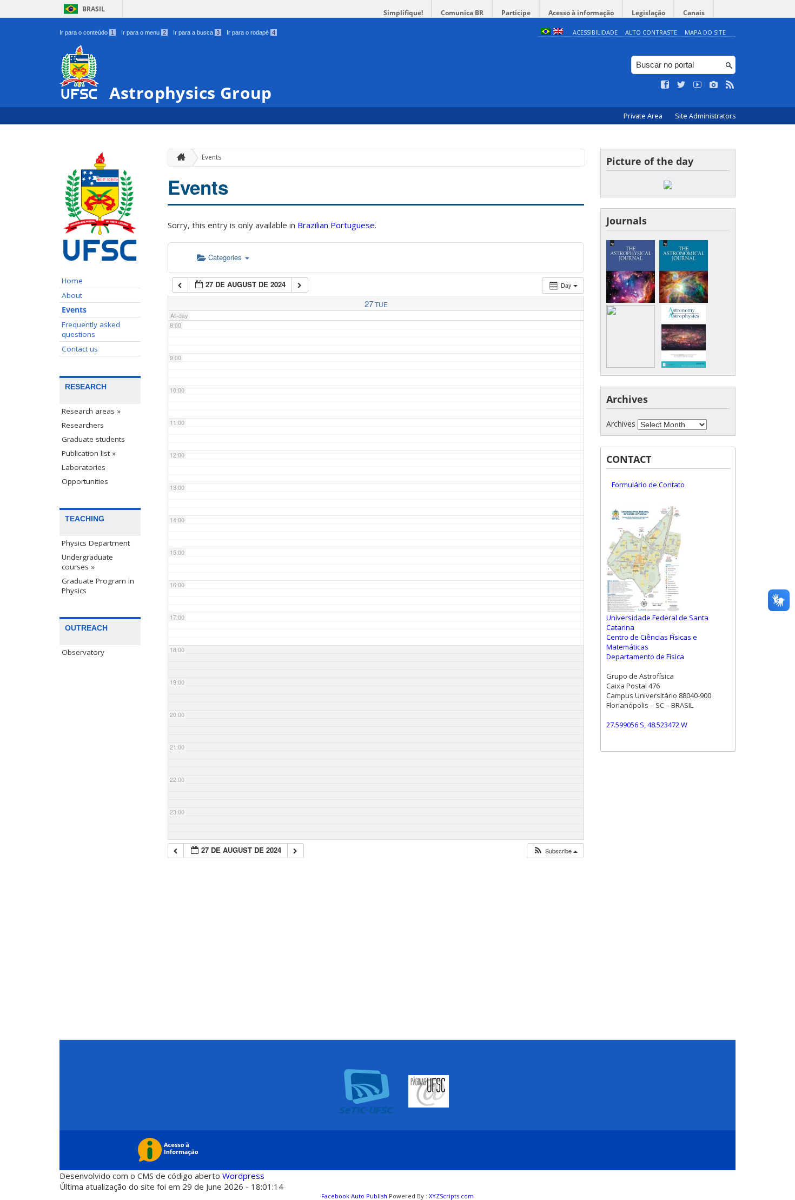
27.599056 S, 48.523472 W (646, 725)
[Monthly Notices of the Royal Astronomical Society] (630, 365)
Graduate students (93, 439)
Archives (620, 424)
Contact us (80, 349)
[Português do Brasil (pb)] (546, 32)
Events (74, 310)
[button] (555, 851)
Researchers (83, 425)
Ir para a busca (196, 32)
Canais (694, 12)
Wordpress (243, 1175)
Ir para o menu (143, 32)
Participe (516, 12)
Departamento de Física (645, 656)
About (72, 295)
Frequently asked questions (91, 329)
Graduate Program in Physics (98, 585)
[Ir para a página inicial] (178, 157)
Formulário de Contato (648, 484)
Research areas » (91, 411)
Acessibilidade (595, 32)
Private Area (644, 116)
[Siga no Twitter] (681, 85)
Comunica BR (462, 12)
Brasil (93, 9)
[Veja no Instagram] (714, 85)
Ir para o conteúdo (86, 32)
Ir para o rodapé (251, 32)
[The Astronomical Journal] (683, 300)
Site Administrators (705, 116)
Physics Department (96, 543)
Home (72, 281)
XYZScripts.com (451, 1196)
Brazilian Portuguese (336, 225)
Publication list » (89, 453)
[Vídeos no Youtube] (697, 85)
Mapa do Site (705, 32)
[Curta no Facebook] (665, 85)
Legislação (648, 12)
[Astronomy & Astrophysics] (683, 365)
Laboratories (83, 467)
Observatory (83, 652)
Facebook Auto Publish (354, 1196)
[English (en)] (558, 32)
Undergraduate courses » (87, 562)
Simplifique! (403, 12)
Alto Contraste (651, 32)
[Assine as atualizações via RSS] (730, 85)
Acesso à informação (581, 12)
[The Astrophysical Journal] (630, 300)
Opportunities (85, 481)
